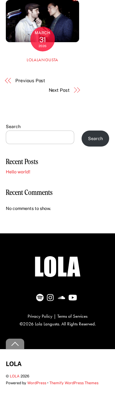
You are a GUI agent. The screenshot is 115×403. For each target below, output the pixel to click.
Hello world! (18, 171)
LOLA (15, 376)
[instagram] (51, 295)
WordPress (36, 383)
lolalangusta (42, 59)
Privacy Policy (40, 316)
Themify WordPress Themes (73, 383)
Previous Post (30, 80)
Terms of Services (72, 316)
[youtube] (73, 295)
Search (13, 126)
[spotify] (41, 295)
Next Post (59, 90)
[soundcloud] (62, 295)
